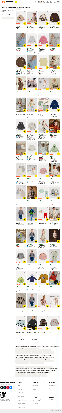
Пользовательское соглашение (11, 411)
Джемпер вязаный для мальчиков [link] (41, 332)
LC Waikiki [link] (28, 332)
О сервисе (34, 388)
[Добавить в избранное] (25, 11)
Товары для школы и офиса (22, 400)
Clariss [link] (17, 49)
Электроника (20, 389)
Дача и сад (19, 397)
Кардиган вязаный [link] (54, 27)
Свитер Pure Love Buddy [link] (54, 180)
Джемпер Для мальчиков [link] (42, 288)
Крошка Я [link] (17, 27)
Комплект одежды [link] (42, 135)
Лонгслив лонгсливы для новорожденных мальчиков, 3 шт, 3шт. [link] (21, 202)
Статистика (4, 411)
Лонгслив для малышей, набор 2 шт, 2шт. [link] (20, 180)
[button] (18, 9)
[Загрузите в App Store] (1, 388)
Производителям (51, 386)
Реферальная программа (52, 385)
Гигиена (19, 388)
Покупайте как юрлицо (36, 386)
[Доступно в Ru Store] (10, 388)
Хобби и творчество (21, 396)
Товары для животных (21, 403)
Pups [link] (17, 310)
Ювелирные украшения (21, 407)
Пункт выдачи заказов (52, 388)
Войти (58, 1)
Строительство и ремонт (21, 404)
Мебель (19, 385)
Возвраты (34, 389)
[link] (22, 346)
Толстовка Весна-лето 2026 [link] (20, 288)
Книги (19, 399)
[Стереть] (35, 2)
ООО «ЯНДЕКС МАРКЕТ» (57, 410)
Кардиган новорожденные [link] (41, 28)
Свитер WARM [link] (54, 223)
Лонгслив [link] (39, 114)
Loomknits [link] (51, 71)
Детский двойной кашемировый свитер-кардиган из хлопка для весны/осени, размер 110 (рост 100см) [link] (54, 202)
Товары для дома (20, 392)
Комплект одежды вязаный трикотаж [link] (20, 332)
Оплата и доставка (35, 385)
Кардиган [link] (53, 71)
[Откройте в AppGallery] (7, 388)
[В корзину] (24, 23)
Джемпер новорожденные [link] (19, 28)
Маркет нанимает (51, 389)
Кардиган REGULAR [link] (20, 114)
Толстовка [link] (30, 179)
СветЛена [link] (17, 157)
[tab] (4, 4)
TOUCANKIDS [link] (52, 135)
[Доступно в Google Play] (4, 388)
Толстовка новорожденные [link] (53, 158)
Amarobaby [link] (51, 223)
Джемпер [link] (18, 49)
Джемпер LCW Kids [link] (31, 332)
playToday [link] (29, 223)
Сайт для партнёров (36, 403)
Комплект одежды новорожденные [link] (42, 224)
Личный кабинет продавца (37, 399)
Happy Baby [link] (51, 27)
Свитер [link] (19, 223)
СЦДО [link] (51, 332)
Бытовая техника (20, 386)
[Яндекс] (60, 411)
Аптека (19, 393)
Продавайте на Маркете (36, 400)
